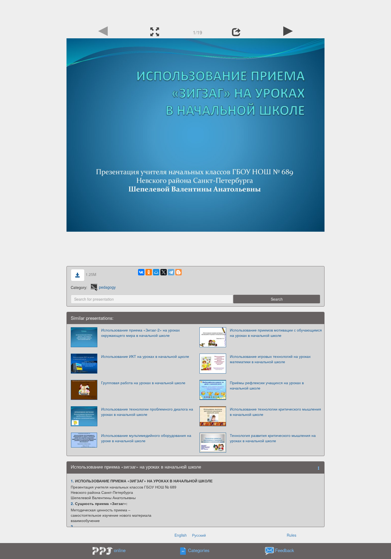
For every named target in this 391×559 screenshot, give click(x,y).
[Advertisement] (195, 12)
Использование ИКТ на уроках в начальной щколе (145, 356)
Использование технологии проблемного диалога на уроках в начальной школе (147, 411)
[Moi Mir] (156, 272)
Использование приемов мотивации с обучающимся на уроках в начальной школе (276, 332)
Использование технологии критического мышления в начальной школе (275, 411)
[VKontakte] (141, 272)
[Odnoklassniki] (148, 272)
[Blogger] (178, 272)
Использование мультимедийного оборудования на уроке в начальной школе (146, 438)
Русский (199, 535)
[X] (163, 272)
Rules (291, 535)
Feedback (284, 550)
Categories (198, 550)
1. (72, 480)
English (180, 535)
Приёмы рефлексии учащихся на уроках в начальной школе (267, 385)
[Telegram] (171, 272)
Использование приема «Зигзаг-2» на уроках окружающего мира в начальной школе (140, 332)
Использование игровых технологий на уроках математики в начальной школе (270, 359)
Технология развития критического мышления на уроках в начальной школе (273, 438)
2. (72, 503)
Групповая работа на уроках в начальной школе (143, 382)
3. (72, 526)
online (120, 550)
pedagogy (107, 287)
